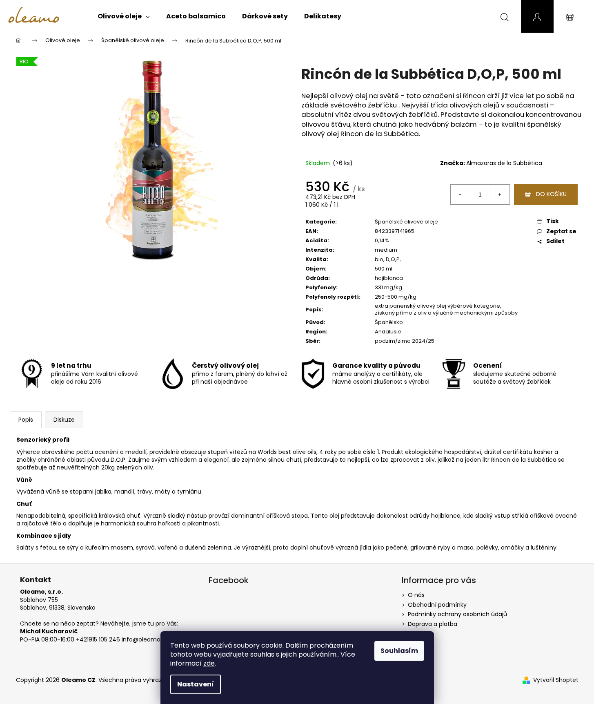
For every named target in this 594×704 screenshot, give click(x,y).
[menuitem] (123, 16)
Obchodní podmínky (437, 605)
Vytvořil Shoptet (555, 680)
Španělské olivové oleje (406, 222)
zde (209, 663)
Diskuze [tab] (64, 420)
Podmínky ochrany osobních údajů (457, 614)
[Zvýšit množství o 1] (499, 194)
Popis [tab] (25, 420)
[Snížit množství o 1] (460, 194)
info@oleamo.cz (145, 640)
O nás (416, 595)
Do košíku (551, 194)
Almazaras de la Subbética (504, 163)
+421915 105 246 (98, 640)
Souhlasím (399, 650)
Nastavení (195, 684)
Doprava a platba (432, 624)
